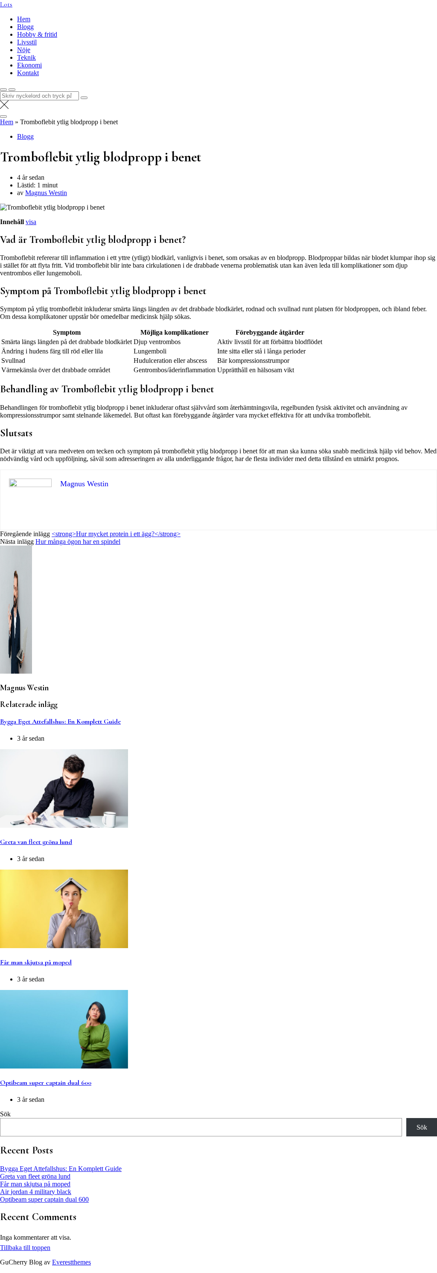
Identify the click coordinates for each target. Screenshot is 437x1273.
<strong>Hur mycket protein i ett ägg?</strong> (116, 533)
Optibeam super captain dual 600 (45, 1082)
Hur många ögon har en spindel (77, 541)
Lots (6, 4)
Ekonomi (29, 65)
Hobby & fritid (37, 34)
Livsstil (27, 42)
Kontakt (28, 72)
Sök (5, 1114)
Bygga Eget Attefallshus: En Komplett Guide (60, 721)
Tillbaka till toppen (25, 1247)
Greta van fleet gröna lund (36, 842)
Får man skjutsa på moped (36, 962)
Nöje (23, 49)
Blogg (25, 26)
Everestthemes (71, 1262)
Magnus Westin (46, 192)
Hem (23, 19)
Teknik (26, 57)
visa (31, 221)
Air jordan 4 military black (35, 1191)
